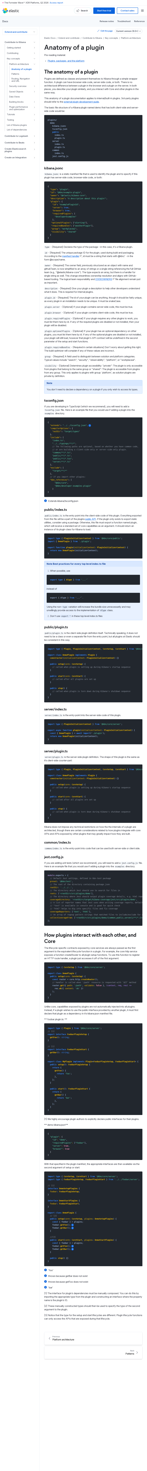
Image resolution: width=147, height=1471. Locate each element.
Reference (139, 21)
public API (90, 519)
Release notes (107, 21)
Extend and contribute (16, 31)
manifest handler (70, 256)
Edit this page (107, 30)
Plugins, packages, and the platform (66, 60)
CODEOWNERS (103, 279)
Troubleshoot (124, 21)
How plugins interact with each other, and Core (90, 937)
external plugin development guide (81, 101)
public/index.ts (55, 509)
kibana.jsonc (53, 168)
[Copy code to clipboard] (138, 120)
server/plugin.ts (56, 751)
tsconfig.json (54, 400)
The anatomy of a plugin (71, 71)
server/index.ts (55, 709)
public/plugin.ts (56, 627)
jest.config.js (53, 856)
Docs (5, 21)
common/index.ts (57, 842)
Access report (56, 2)
